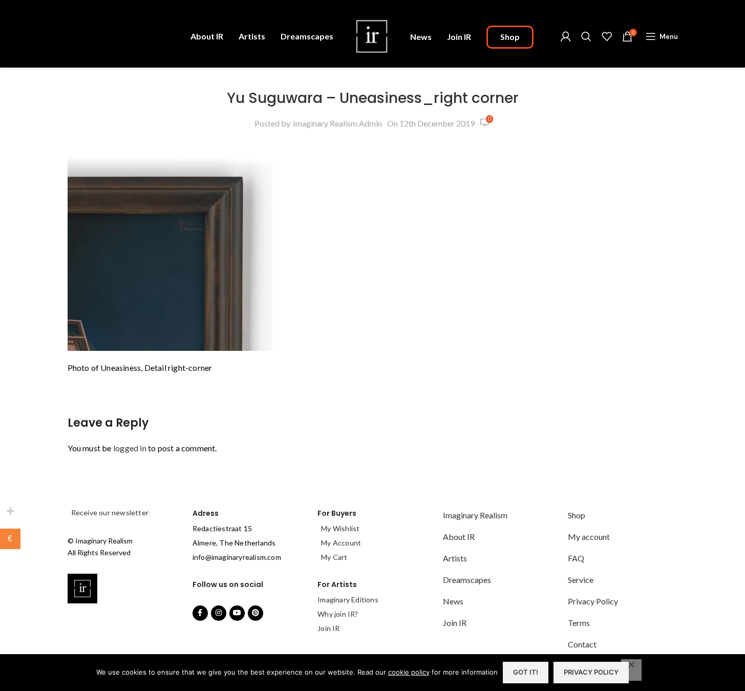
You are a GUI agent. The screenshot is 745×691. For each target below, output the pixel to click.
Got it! (525, 672)
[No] (631, 670)
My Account (341, 542)
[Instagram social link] (218, 613)
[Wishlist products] (607, 36)
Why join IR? (337, 614)
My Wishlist (340, 528)
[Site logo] (372, 35)
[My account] (566, 36)
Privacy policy (591, 672)
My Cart (334, 557)
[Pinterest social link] (255, 613)
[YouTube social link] (237, 613)
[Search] (586, 36)
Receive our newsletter (109, 512)
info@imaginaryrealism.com (237, 557)
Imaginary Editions (347, 599)
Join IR (328, 628)
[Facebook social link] (200, 613)
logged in (129, 448)
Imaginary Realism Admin (337, 123)
